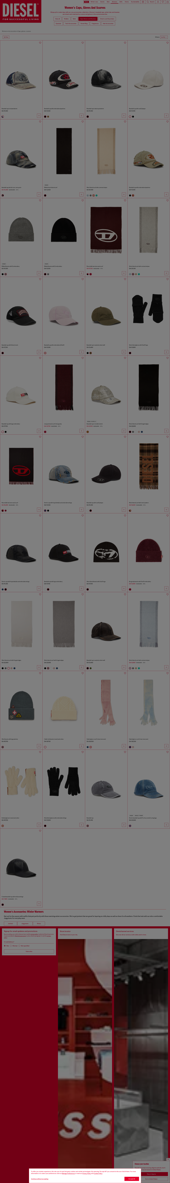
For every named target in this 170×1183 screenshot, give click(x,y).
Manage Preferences (68, 1173)
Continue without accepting (39, 1179)
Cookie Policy (98, 1173)
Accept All (131, 1179)
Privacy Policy (86, 1173)
